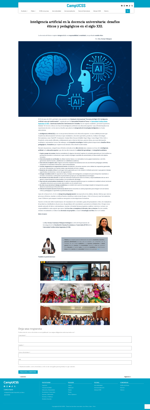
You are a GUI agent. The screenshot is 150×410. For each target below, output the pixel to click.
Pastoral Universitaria (84, 11)
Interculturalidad (56, 11)
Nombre (21, 345)
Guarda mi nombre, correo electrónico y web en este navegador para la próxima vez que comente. (47, 366)
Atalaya (70, 385)
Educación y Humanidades (48, 390)
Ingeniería (44, 385)
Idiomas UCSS (97, 11)
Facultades (24, 11)
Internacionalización (69, 11)
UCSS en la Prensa (124, 385)
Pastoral (122, 387)
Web (19, 359)
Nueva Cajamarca (72, 394)
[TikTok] (129, 5)
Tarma (69, 392)
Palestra (106, 11)
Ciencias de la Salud (46, 387)
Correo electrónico (24, 352)
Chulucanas (71, 387)
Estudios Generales (47, 399)
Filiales (33, 11)
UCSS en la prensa (44, 11)
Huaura (70, 390)
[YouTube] (127, 5)
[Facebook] (121, 5)
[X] (132, 5)
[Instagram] (124, 5)
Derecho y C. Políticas (47, 396)
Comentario (22, 335)
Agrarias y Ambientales (47, 394)
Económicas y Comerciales (48, 392)
